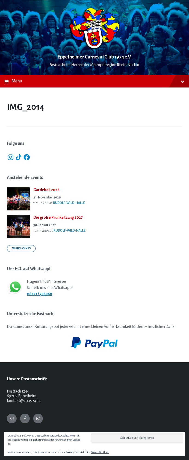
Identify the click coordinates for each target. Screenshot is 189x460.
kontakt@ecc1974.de (24, 401)
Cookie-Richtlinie (100, 452)
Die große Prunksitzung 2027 (58, 217)
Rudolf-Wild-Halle (69, 203)
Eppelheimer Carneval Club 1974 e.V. (94, 57)
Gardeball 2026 (46, 190)
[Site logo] (94, 48)
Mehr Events (21, 248)
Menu (17, 81)
